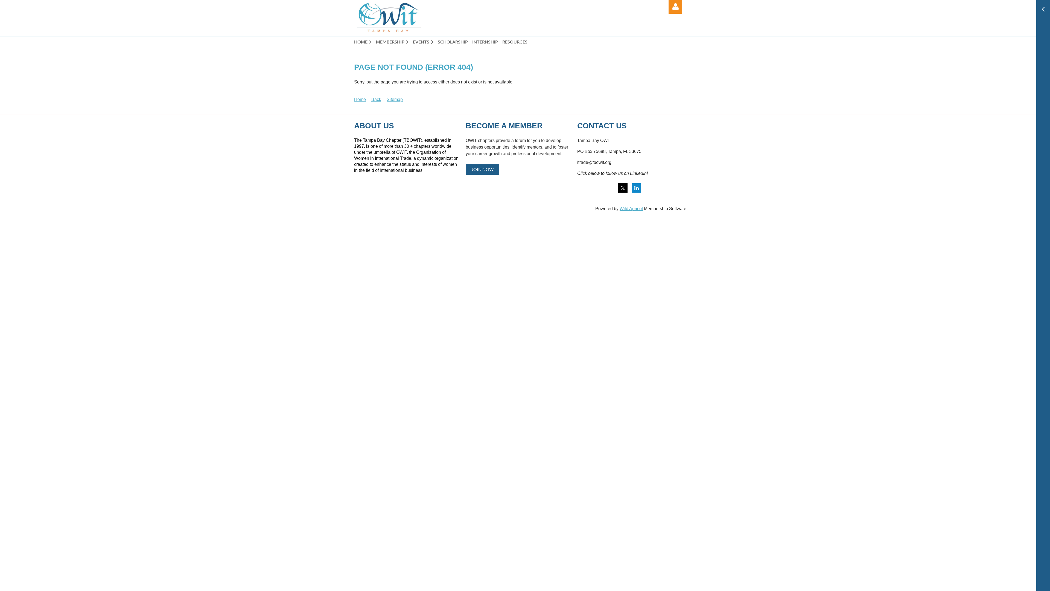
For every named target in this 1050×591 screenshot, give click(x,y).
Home (360, 99)
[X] (623, 188)
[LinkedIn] (636, 188)
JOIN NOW (482, 169)
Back (376, 99)
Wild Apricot (631, 208)
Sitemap (395, 99)
